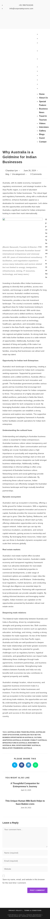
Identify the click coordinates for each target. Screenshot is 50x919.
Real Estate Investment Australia (26, 745)
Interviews (44, 71)
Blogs (42, 80)
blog (7, 174)
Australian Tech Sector (30, 735)
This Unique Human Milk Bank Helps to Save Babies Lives (25, 802)
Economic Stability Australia (34, 740)
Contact (42, 88)
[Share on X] (14, 765)
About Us (43, 38)
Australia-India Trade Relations (21, 732)
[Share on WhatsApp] (35, 765)
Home (42, 34)
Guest (42, 84)
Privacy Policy (15, 910)
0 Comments (36, 174)
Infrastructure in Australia (15, 743)
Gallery (42, 75)
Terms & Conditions (32, 910)
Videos (42, 67)
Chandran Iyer (11, 170)
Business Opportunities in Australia (18, 737)
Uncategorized (18, 174)
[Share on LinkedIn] (28, 765)
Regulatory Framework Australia (17, 748)
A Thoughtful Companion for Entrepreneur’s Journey (25, 784)
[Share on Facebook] (21, 765)
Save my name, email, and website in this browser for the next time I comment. (24, 881)
